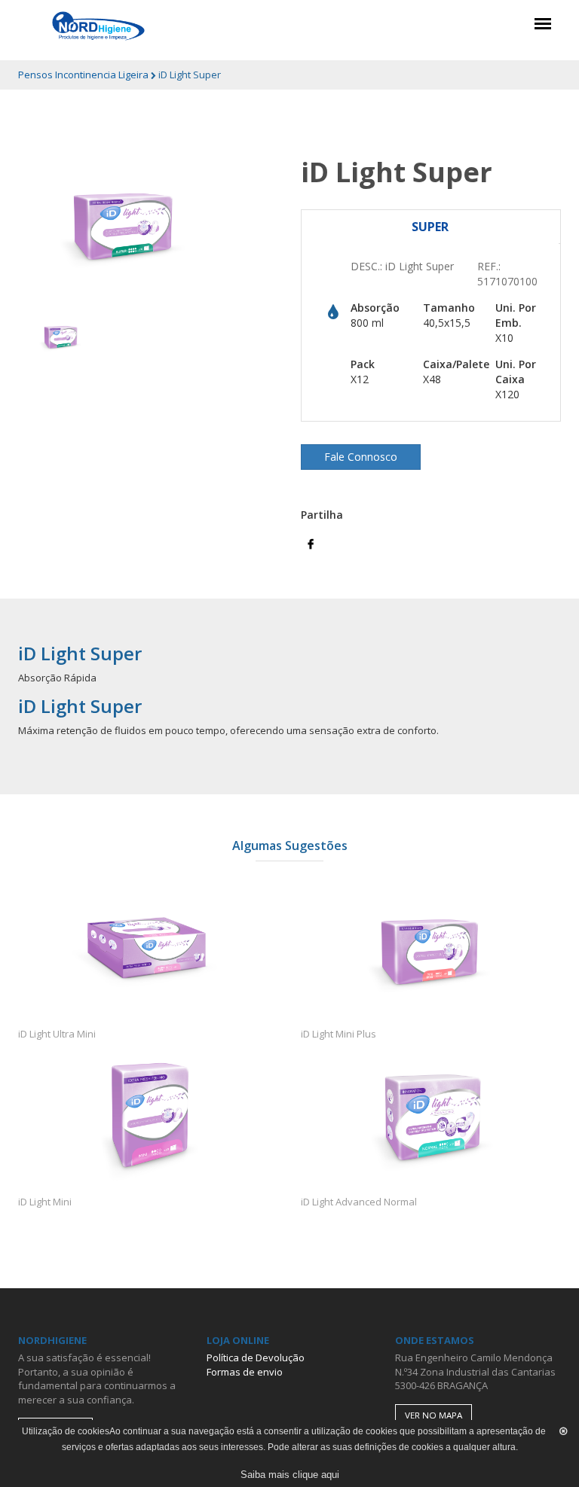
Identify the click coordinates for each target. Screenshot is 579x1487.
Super (430, 226)
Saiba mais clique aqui (289, 1474)
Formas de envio (245, 1372)
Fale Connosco (360, 456)
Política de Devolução (256, 1357)
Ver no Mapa (433, 1415)
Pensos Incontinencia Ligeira (84, 74)
